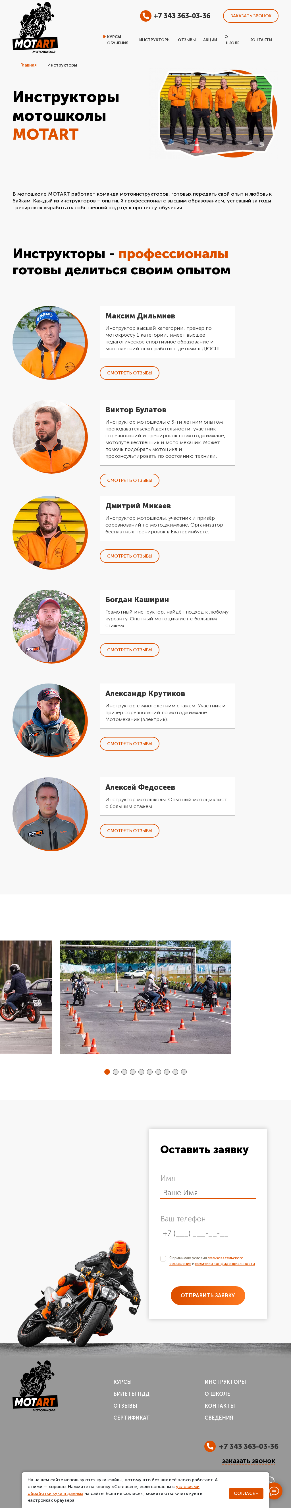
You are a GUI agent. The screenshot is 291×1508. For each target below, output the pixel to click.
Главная (28, 65)
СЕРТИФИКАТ (131, 1418)
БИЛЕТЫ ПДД (131, 1394)
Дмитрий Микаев (138, 506)
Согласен (246, 1493)
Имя (167, 1178)
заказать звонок (248, 1461)
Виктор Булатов (135, 409)
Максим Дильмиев (140, 316)
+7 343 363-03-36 (182, 16)
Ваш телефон (183, 1219)
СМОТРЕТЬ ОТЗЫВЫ (129, 373)
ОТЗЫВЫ (125, 1406)
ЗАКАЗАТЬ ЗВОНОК (250, 15)
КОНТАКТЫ (220, 1406)
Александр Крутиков (145, 693)
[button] (107, 1072)
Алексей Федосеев (140, 787)
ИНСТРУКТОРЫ (225, 1382)
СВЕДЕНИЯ (219, 1418)
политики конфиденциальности (225, 1264)
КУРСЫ (122, 1382)
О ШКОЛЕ (217, 1394)
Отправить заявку (208, 1295)
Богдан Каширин (137, 599)
